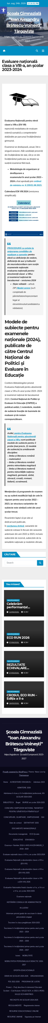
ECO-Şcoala (34, 834)
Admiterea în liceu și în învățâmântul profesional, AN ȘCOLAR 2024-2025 (24, 795)
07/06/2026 (14, 642)
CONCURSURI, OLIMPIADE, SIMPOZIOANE (21, 817)
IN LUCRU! (24, 908)
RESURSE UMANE (15, 1017)
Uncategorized (13, 600)
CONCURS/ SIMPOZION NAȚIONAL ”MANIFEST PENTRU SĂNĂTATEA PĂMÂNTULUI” (24, 810)
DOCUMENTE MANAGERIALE (24, 828)
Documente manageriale (18, 834)
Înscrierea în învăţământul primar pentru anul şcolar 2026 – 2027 (24, 948)
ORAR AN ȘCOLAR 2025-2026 (16, 976)
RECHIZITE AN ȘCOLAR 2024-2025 (24, 1000)
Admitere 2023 (39, 782)
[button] (3, 10)
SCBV (25, 612)
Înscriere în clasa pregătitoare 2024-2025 (24, 923)
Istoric (17, 956)
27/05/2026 (14, 673)
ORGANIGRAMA (37, 976)
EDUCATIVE (18, 840)
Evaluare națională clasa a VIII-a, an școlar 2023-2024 (24, 854)
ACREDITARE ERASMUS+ (20, 782)
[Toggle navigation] (43, 50)
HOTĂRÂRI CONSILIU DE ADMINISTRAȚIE (24, 902)
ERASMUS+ (30, 840)
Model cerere (23, 288)
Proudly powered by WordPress (15, 772)
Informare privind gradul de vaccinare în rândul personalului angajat (24, 915)
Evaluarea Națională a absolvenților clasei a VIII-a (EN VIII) (24, 862)
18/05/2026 (14, 703)
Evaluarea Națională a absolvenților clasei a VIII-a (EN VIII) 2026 (24, 880)
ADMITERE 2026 (24, 788)
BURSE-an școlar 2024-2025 (34, 802)
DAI (42, 817)
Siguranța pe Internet (33, 1017)
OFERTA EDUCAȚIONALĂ (24, 970)
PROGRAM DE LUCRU (31, 982)
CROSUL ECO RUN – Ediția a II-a (22, 696)
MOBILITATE (27, 956)
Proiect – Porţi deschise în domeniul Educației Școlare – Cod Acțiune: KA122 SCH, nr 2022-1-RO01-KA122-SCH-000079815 (24, 990)
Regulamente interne (32, 1005)
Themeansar (24, 775)
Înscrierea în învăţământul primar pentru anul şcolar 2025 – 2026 (24, 939)
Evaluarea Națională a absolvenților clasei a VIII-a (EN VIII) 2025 (24, 871)
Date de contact (15, 823)
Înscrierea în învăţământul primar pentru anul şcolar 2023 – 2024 (24, 930)
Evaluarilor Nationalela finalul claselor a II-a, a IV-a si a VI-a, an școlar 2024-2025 (24, 889)
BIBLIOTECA (8, 802)
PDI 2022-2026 (14, 982)
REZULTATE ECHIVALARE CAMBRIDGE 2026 (20, 668)
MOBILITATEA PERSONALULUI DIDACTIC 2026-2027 (24, 963)
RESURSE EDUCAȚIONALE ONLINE (24, 1011)
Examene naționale (24, 897)
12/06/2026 (14, 612)
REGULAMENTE (15, 1005)
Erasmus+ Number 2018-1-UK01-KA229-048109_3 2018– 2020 (24, 847)
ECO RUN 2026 (18, 638)
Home (5, 782)
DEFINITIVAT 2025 (31, 823)
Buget (18, 802)
